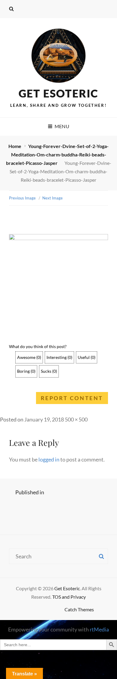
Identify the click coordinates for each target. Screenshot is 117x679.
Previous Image (22, 198)
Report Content (72, 398)
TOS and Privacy (69, 597)
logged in (48, 459)
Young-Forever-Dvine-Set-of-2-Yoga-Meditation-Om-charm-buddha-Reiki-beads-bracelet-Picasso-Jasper (57, 154)
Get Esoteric (59, 93)
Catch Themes (79, 609)
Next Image (52, 198)
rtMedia (99, 629)
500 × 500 (76, 419)
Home (15, 146)
